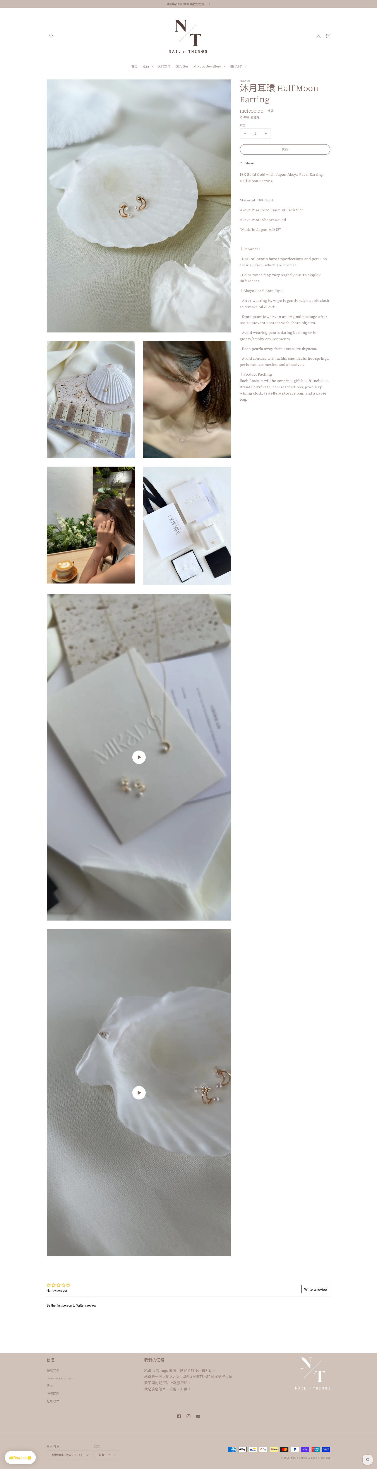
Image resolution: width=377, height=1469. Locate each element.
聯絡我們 (53, 1370)
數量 (243, 125)
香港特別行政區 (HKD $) (67, 1455)
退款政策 (53, 1401)
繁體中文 (105, 1455)
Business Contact (60, 1378)
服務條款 (53, 1393)
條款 (50, 1385)
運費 (256, 117)
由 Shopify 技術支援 (319, 1457)
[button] (51, 36)
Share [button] (249, 163)
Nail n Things (299, 1457)
